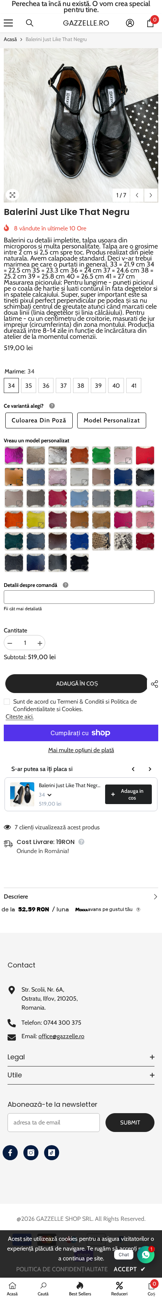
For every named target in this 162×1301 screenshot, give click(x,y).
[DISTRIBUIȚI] (152, 684)
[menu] (8, 22)
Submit (130, 1122)
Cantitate (15, 631)
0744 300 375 (62, 1022)
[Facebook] (10, 1152)
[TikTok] (51, 1152)
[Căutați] (29, 22)
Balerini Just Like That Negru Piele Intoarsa (70, 785)
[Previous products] (133, 769)
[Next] (150, 195)
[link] (43, 1289)
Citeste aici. (20, 716)
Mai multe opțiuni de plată (81, 750)
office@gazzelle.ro (61, 1036)
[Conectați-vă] (130, 23)
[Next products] (150, 769)
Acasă (10, 39)
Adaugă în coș (75, 683)
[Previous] (137, 195)
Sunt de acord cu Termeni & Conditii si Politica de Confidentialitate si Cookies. (75, 705)
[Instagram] (30, 1152)
